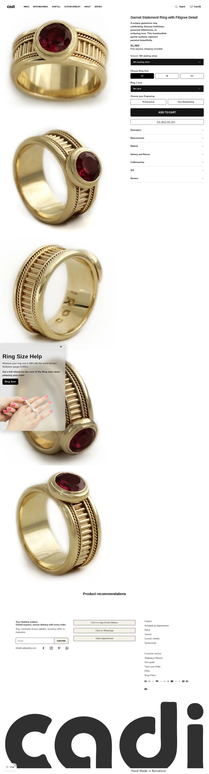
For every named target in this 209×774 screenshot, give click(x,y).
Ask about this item (166, 122)
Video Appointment (104, 638)
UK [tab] (167, 76)
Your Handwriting (186, 102)
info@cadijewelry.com (26, 648)
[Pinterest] (59, 648)
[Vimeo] (66, 648)
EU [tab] (192, 76)
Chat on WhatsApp (104, 630)
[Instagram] (51, 648)
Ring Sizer (10, 381)
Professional (148, 102)
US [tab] (142, 76)
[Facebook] (43, 648)
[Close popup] (61, 347)
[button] (180, 6)
